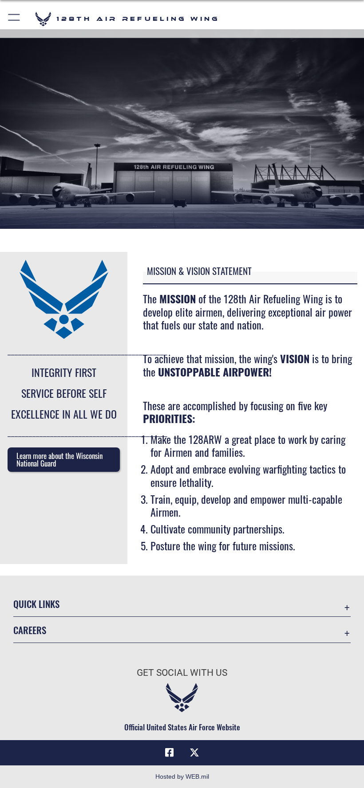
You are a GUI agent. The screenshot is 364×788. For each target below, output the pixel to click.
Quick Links (36, 604)
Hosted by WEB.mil (182, 776)
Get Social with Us (182, 672)
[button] (14, 19)
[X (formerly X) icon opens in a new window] (194, 752)
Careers (29, 630)
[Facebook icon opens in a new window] (169, 752)
